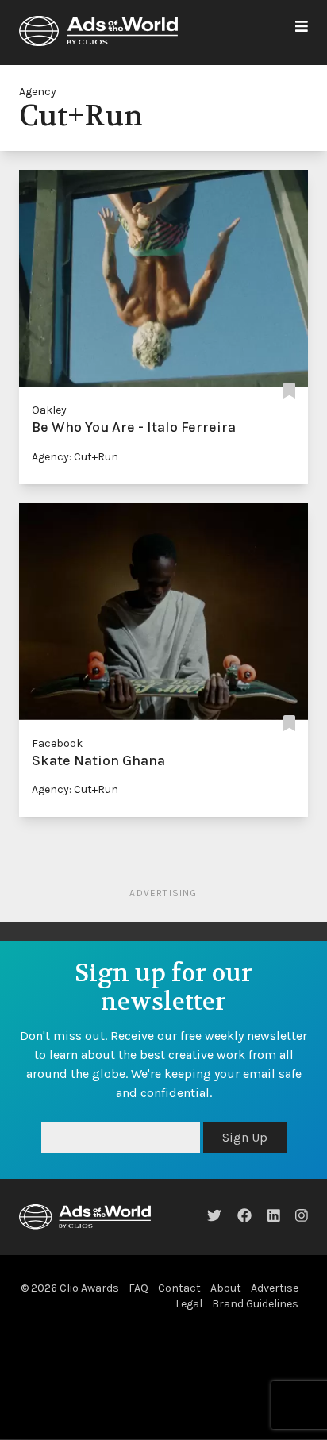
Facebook (57, 743)
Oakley (49, 410)
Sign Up (244, 1137)
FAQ (138, 1288)
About (225, 1288)
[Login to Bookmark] (289, 391)
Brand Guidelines (255, 1304)
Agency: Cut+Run (75, 457)
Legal (188, 1304)
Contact (179, 1288)
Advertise (274, 1288)
